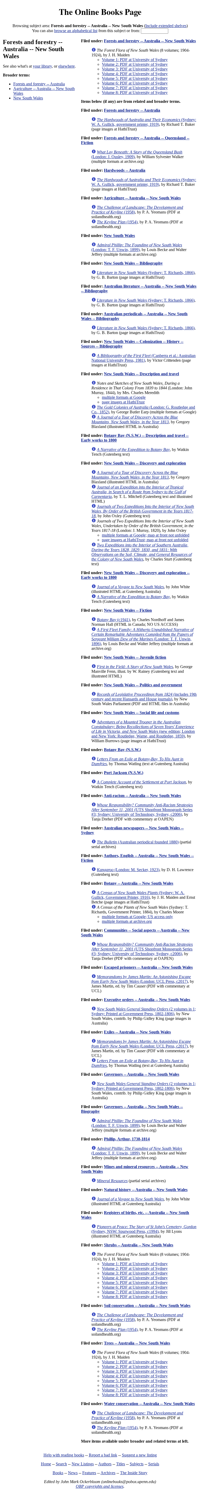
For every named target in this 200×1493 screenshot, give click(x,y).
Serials (153, 1464)
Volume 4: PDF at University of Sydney (135, 74)
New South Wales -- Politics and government (143, 685)
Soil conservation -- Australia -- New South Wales (147, 1305)
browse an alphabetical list (75, 30)
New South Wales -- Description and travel (141, 374)
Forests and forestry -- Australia (39, 84)
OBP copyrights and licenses (99, 1486)
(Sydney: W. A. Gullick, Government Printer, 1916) (137, 895)
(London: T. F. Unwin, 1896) (142, 636)
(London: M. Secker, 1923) (128, 869)
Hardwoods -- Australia (124, 170)
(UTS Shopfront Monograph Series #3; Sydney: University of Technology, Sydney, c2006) (142, 810)
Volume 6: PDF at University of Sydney (135, 83)
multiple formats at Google (124, 397)
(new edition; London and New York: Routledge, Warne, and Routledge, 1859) (143, 729)
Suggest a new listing (139, 1455)
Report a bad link (103, 1455)
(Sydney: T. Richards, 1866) (146, 272)
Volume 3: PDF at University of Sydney (135, 69)
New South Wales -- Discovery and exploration (145, 463)
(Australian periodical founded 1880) (138, 842)
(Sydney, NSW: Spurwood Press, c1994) (143, 1229)
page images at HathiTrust (123, 402)
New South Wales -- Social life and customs (141, 712)
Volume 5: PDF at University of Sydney (135, 78)
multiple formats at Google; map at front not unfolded (145, 535)
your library (42, 66)
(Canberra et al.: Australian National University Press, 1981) (143, 357)
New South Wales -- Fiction (128, 610)
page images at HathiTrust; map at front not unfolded (145, 540)
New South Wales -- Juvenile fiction (135, 657)
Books (58, 1473)
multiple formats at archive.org (127, 921)
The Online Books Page (100, 11)
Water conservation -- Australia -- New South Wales (149, 1403)
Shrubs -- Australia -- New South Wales (138, 1245)
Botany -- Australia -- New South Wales (138, 883)
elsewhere (66, 66)
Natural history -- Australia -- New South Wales (146, 1189)
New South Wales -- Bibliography (133, 263)
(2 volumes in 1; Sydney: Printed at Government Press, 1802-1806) (143, 1011)
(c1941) (113, 619)
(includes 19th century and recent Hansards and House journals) (144, 696)
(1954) (117, 222)
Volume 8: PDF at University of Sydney (135, 92)
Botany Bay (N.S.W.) (122, 749)
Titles (120, 1464)
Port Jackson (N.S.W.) (123, 772)
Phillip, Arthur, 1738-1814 (127, 1139)
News (73, 1473)
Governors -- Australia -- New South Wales (141, 1074)
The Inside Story (133, 1473)
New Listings (83, 1464)
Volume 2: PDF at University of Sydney (135, 64)
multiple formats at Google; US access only (137, 916)
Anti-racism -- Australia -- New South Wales (142, 795)
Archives (108, 1473)
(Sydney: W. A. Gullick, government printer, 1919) (143, 122)
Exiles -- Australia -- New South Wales (137, 1032)
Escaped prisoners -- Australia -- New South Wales (148, 967)
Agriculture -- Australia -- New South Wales (142, 198)
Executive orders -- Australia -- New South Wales (147, 999)
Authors (104, 1464)
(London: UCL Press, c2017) (141, 979)
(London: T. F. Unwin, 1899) (136, 247)
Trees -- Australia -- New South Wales (137, 1343)
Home (46, 1464)
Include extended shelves (165, 25)
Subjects (136, 1464)
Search (61, 1464)
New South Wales (28, 98)
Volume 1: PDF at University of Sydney (135, 59)
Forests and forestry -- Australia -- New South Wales (150, 41)
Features (89, 1473)
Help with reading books (63, 1455)
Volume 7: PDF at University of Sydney (135, 88)
